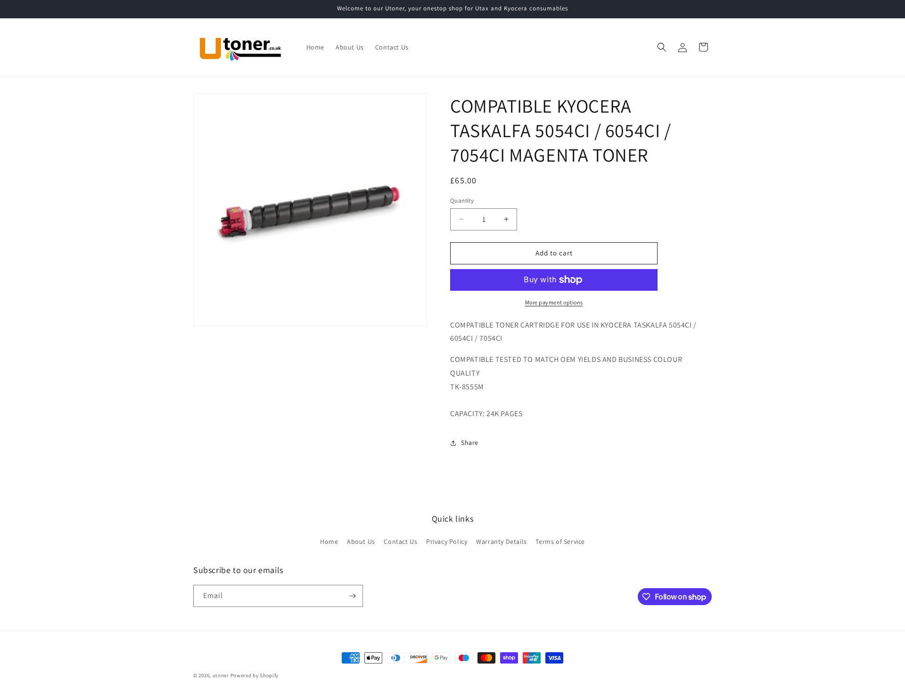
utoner (221, 675)
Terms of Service (560, 541)
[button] (661, 47)
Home (329, 541)
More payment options (554, 302)
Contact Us (400, 541)
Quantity (462, 201)
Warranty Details (501, 541)
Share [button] (469, 442)
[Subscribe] (352, 596)
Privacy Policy (446, 541)
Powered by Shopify (254, 675)
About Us (361, 541)
